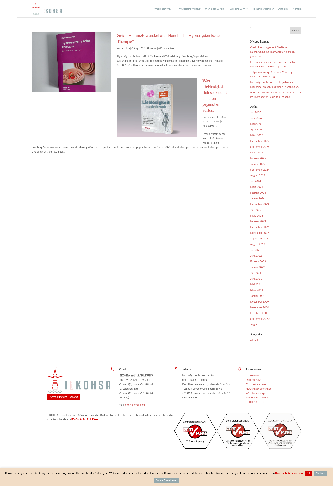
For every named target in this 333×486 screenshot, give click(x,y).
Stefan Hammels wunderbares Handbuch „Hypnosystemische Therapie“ (168, 38)
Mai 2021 (256, 284)
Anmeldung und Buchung (64, 396)
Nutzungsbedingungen (258, 388)
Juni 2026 (256, 118)
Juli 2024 (255, 181)
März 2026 (256, 135)
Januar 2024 (257, 198)
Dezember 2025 (259, 140)
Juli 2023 (255, 209)
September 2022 (260, 238)
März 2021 (256, 290)
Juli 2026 (255, 112)
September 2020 (260, 318)
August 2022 (257, 244)
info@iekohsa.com (134, 404)
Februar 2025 (258, 158)
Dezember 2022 (259, 226)
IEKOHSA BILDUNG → (84, 419)
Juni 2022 (256, 255)
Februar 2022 (258, 261)
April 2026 (256, 129)
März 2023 (256, 215)
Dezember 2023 (259, 204)
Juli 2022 (255, 249)
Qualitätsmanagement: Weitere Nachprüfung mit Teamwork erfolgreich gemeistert (272, 52)
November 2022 (259, 232)
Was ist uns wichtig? (190, 8)
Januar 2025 (257, 163)
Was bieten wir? (162, 8)
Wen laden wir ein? (215, 8)
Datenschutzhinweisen (289, 473)
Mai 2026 (256, 123)
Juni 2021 (256, 278)
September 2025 (260, 146)
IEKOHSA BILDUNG (257, 401)
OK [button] (308, 473)
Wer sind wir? (237, 8)
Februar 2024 (258, 192)
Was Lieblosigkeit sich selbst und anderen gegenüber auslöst (214, 95)
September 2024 (260, 169)
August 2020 (257, 324)
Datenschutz (253, 379)
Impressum (252, 375)
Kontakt (297, 8)
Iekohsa (126, 48)
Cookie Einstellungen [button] (166, 480)
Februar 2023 (258, 221)
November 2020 (259, 307)
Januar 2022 (257, 267)
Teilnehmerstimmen (263, 8)
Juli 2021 (255, 272)
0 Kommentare (166, 48)
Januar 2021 (257, 295)
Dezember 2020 (259, 301)
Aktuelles (283, 8)
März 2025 (256, 152)
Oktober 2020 (258, 313)
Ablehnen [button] (320, 473)
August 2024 (257, 175)
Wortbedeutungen (256, 393)
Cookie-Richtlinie (256, 384)
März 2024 (256, 186)
